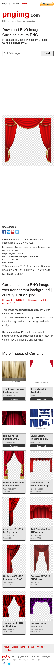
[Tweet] (17, 232)
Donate (31, 646)
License (15, 646)
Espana (24, 3)
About (6, 646)
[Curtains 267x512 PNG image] (41, 559)
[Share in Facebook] (4, 232)
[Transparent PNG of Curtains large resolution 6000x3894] (41, 465)
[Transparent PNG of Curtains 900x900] (14, 606)
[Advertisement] (28, 86)
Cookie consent (43, 646)
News (22, 646)
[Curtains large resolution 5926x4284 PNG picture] (41, 606)
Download (14, 399)
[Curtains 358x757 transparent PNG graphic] (14, 559)
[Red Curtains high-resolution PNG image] (14, 465)
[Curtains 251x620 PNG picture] (14, 512)
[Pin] (12, 232)
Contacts (8, 650)
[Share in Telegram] (8, 232)
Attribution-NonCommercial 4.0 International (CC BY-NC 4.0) (23, 241)
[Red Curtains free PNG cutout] (41, 512)
